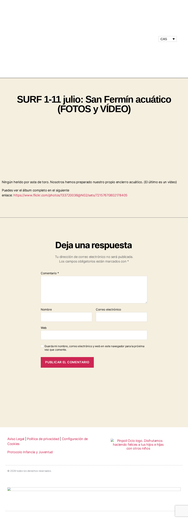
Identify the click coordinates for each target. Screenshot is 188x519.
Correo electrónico (108, 309)
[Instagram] (138, 38)
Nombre (46, 309)
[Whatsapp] (152, 38)
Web (44, 327)
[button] (94, 39)
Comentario (50, 273)
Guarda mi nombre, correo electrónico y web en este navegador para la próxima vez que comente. (94, 348)
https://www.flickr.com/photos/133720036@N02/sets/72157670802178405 (70, 195)
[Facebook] (145, 38)
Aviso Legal (15, 439)
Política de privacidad (43, 439)
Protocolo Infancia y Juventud (30, 452)
